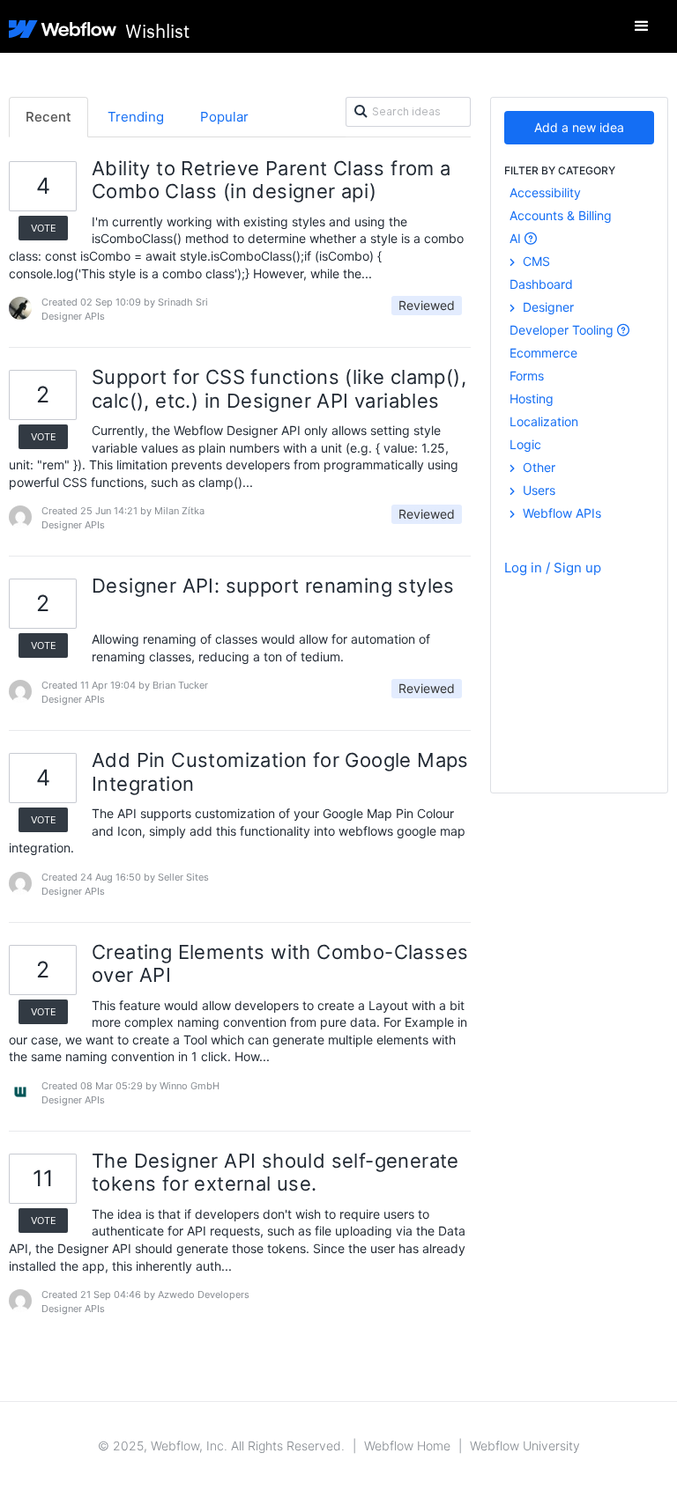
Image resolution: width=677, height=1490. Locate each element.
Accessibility (545, 192)
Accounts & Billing (561, 215)
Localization (544, 421)
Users (537, 490)
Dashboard (541, 284)
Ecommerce (543, 352)
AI (517, 238)
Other (537, 467)
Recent (48, 116)
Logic (525, 444)
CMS (534, 261)
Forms (527, 375)
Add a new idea (579, 127)
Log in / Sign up (552, 567)
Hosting (532, 398)
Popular (224, 116)
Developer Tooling (563, 329)
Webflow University (525, 1445)
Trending (136, 116)
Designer (546, 306)
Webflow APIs (560, 512)
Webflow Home (407, 1445)
